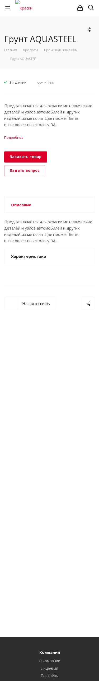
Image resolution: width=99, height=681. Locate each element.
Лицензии (49, 668)
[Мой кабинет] (80, 8)
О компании (49, 660)
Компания (49, 652)
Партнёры (50, 675)
